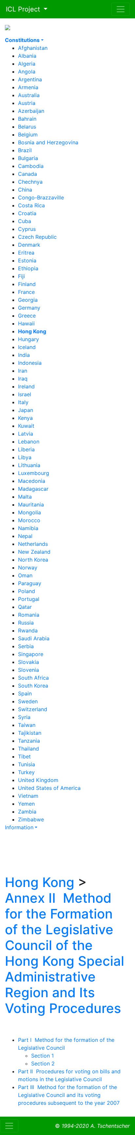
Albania (27, 55)
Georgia (28, 300)
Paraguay (29, 583)
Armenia (28, 87)
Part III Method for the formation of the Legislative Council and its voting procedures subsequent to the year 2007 (69, 1095)
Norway (27, 567)
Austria (26, 103)
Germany (29, 307)
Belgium (28, 134)
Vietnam (28, 796)
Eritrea (26, 252)
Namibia (28, 528)
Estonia (27, 260)
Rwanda (28, 630)
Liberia (26, 449)
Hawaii (26, 323)
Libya (24, 457)
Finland (27, 284)
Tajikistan (29, 733)
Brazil (25, 150)
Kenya (25, 418)
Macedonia (31, 481)
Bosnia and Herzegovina (48, 142)
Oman (25, 575)
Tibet (24, 756)
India (24, 355)
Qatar (25, 607)
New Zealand (34, 551)
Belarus (27, 126)
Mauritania (31, 504)
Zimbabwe (31, 819)
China (25, 189)
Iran (22, 370)
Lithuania (29, 465)
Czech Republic (37, 237)
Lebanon (28, 441)
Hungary (28, 339)
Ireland (26, 386)
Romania (28, 614)
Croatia (27, 213)
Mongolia (29, 512)
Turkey (26, 772)
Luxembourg (33, 473)
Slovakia (28, 662)
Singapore (30, 654)
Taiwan (26, 725)
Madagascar (33, 488)
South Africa (33, 677)
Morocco (29, 520)
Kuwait (26, 426)
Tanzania (29, 740)
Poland (26, 591)
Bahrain (27, 118)
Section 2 (43, 1063)
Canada (27, 174)
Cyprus (27, 229)
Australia (29, 95)
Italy (23, 402)
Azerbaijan (31, 111)
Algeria (26, 63)
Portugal (28, 599)
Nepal (25, 536)
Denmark (29, 244)
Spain (25, 693)
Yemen (26, 803)
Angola (26, 71)
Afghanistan (33, 48)
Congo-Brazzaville (41, 197)
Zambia (27, 811)
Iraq (23, 378)
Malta (25, 496)
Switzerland (32, 709)
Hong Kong (39, 882)
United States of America (49, 788)
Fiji (21, 276)
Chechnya (30, 181)
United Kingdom (38, 780)
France (26, 292)
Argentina (30, 79)
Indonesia (30, 363)
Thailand (28, 748)
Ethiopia (28, 268)
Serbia (26, 646)
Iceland (27, 347)
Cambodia (31, 166)
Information (19, 827)
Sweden (28, 701)
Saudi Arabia (33, 638)
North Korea (33, 559)
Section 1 (42, 1055)
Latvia (25, 433)
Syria (24, 717)
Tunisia (26, 764)
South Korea (33, 685)
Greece (27, 315)
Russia (26, 622)
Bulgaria (28, 158)
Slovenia (28, 670)
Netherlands (33, 544)
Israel (24, 394)
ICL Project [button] (21, 9)
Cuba (24, 221)
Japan (25, 410)
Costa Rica (31, 205)
